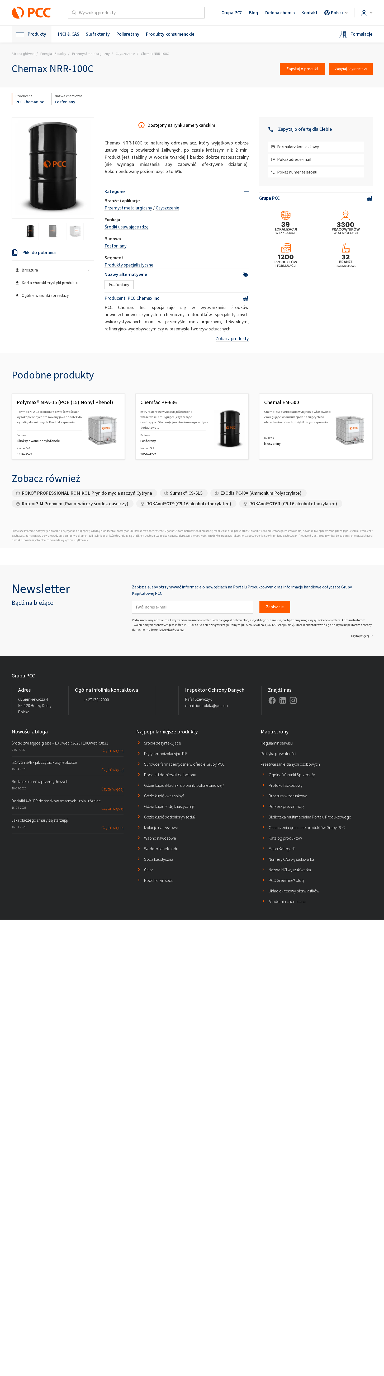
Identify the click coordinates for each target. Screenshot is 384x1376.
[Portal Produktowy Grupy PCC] (31, 12)
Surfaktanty (98, 34)
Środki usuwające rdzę (127, 227)
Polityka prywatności (278, 753)
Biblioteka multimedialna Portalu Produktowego (310, 817)
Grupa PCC (231, 12)
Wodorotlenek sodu (161, 848)
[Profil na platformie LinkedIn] (282, 700)
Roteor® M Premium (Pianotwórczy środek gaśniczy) (75, 503)
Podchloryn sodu (158, 880)
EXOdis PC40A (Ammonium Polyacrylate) (260, 493)
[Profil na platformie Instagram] (293, 700)
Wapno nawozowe (160, 838)
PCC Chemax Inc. (30, 102)
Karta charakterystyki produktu (50, 283)
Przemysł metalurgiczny (128, 208)
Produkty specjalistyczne (129, 265)
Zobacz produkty (232, 338)
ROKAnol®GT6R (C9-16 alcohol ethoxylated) (293, 503)
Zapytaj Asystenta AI (351, 68)
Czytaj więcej (360, 636)
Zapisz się (275, 607)
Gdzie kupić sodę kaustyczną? (169, 806)
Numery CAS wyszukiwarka (291, 859)
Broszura (30, 270)
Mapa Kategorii (282, 848)
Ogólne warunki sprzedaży (45, 295)
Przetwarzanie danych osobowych (290, 764)
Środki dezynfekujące (162, 743)
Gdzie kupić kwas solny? (164, 796)
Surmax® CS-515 (186, 493)
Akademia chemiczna (287, 901)
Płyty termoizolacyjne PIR (166, 753)
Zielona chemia (279, 12)
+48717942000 (96, 700)
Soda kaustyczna (158, 859)
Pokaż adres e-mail (294, 159)
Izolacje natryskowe (161, 827)
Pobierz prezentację (286, 806)
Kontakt (309, 12)
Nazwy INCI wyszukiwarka (290, 870)
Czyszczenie (167, 208)
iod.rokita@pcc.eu (171, 630)
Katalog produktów (285, 838)
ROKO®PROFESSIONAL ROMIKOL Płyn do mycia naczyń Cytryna (87, 493)
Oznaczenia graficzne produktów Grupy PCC (307, 827)
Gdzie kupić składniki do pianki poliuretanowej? (184, 785)
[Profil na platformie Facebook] (272, 700)
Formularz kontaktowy (298, 146)
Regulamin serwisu (277, 743)
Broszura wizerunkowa (288, 796)
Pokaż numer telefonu (297, 172)
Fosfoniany (65, 102)
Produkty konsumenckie (170, 34)
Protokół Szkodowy (285, 785)
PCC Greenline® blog (286, 880)
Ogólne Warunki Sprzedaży (292, 775)
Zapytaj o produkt (302, 69)
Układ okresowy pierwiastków (294, 891)
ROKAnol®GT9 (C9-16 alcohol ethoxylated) (188, 503)
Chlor (148, 870)
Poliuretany (127, 34)
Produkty (36, 34)
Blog (253, 12)
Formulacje (361, 34)
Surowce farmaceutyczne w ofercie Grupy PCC (184, 764)
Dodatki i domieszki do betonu (170, 775)
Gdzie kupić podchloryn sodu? (170, 817)
